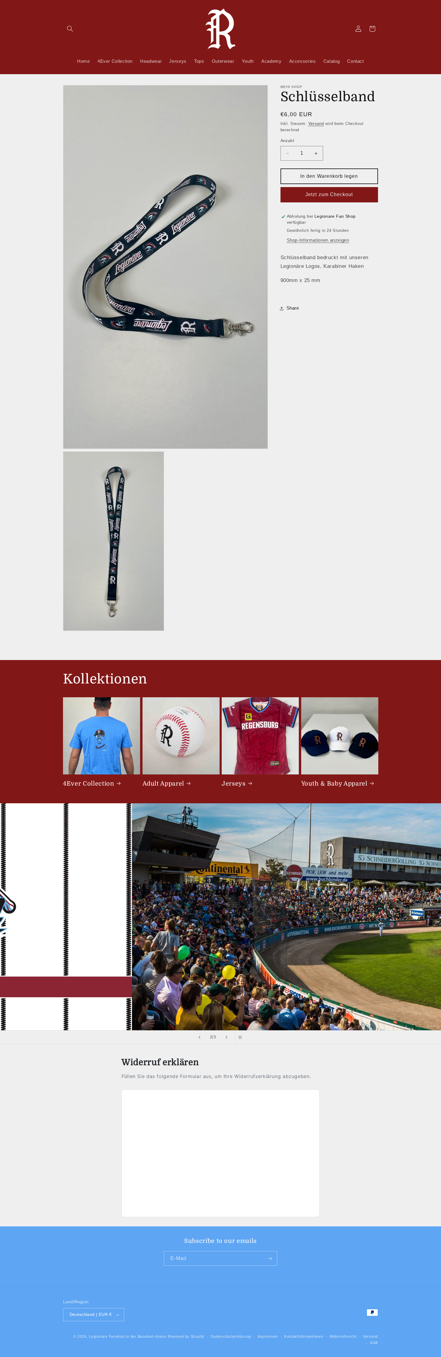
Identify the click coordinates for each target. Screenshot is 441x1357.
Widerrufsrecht (343, 1336)
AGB (374, 1343)
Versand (316, 124)
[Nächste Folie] (226, 1037)
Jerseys (234, 783)
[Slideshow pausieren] (241, 1037)
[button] (70, 29)
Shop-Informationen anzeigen (318, 240)
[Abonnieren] (270, 1258)
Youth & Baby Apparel (334, 783)
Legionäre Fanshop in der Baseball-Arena (127, 1336)
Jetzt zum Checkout (329, 194)
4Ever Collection (88, 783)
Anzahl (287, 141)
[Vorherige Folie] (199, 1037)
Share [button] (292, 308)
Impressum (268, 1336)
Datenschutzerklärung (231, 1336)
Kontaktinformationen (303, 1336)
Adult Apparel (163, 783)
